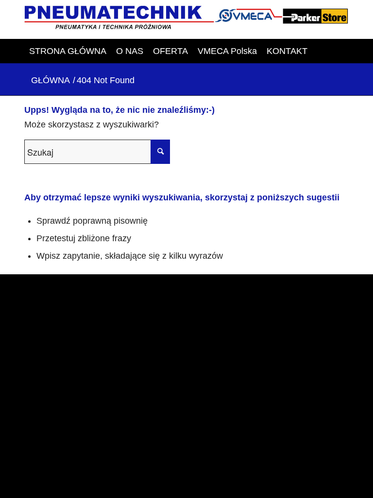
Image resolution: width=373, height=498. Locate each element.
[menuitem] (67, 51)
